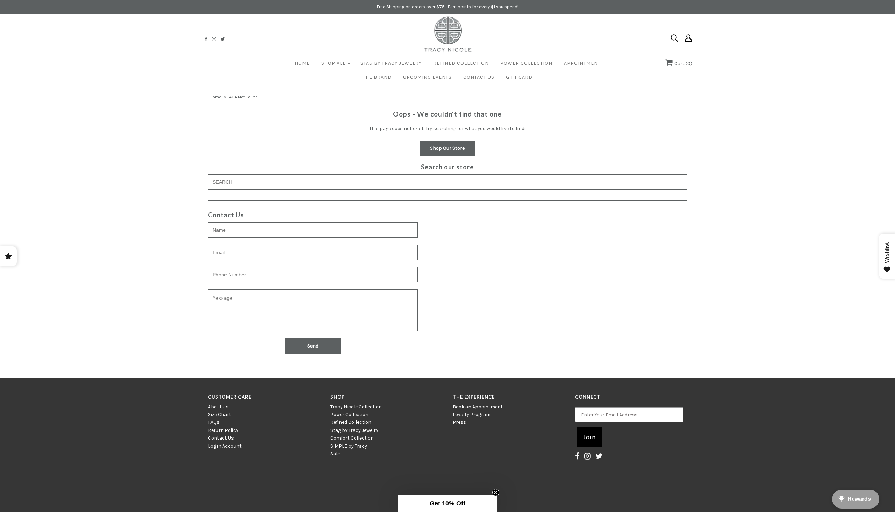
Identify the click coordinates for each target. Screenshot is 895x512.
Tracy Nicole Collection (356, 407)
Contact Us (478, 77)
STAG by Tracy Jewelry (391, 63)
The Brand (377, 77)
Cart (682, 63)
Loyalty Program (472, 415)
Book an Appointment (478, 407)
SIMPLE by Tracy (348, 446)
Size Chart (219, 415)
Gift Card (519, 77)
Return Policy (223, 430)
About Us (218, 407)
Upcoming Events (427, 77)
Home (302, 63)
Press (459, 422)
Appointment (582, 63)
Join (589, 437)
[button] (447, 503)
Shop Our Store (447, 148)
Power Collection (526, 63)
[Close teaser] (496, 492)
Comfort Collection (352, 438)
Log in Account (225, 446)
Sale (335, 454)
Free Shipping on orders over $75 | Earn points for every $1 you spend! (447, 6)
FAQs (214, 422)
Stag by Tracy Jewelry (354, 430)
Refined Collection (461, 63)
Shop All (333, 63)
